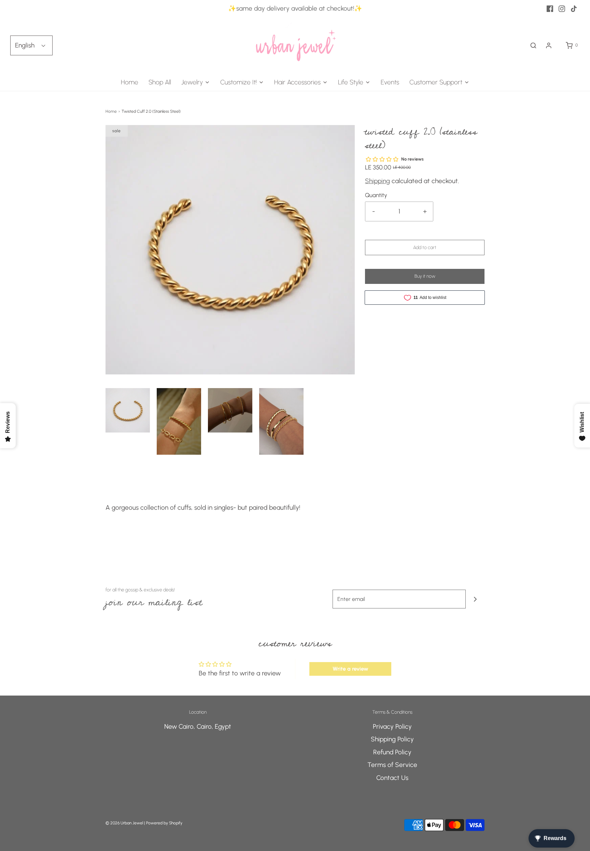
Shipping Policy (392, 739)
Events (390, 82)
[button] (128, 410)
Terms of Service (392, 765)
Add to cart (424, 247)
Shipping (377, 181)
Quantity (376, 195)
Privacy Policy (392, 726)
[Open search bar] (533, 45)
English (25, 45)
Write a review (350, 668)
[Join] (475, 599)
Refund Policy (392, 752)
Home (129, 82)
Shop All (160, 82)
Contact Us (392, 778)
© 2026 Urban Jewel (124, 823)
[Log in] (549, 45)
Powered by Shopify (164, 823)
